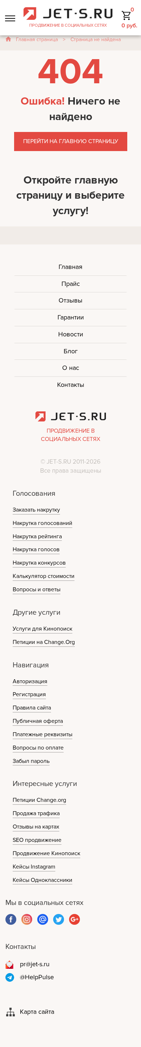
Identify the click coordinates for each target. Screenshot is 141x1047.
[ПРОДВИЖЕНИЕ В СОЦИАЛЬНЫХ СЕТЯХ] (68, 13)
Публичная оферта (38, 721)
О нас (70, 368)
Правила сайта (32, 707)
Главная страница (37, 39)
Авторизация (30, 681)
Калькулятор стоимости (43, 576)
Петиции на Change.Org (44, 642)
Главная (70, 267)
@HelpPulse (37, 977)
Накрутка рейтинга (37, 536)
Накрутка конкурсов (39, 562)
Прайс (70, 284)
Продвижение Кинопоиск (46, 853)
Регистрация (29, 694)
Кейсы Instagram (34, 866)
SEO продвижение (37, 840)
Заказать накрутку (36, 509)
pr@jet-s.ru (35, 964)
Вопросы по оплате (38, 747)
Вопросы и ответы (36, 589)
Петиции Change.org (39, 800)
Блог (71, 351)
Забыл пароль (31, 761)
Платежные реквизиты (42, 734)
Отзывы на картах (36, 826)
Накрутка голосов (36, 549)
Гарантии (70, 317)
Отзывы (70, 300)
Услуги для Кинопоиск (42, 628)
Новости (70, 334)
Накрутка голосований (42, 523)
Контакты (70, 385)
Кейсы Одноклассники (42, 880)
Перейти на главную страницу (70, 141)
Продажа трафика (36, 813)
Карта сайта (37, 1012)
